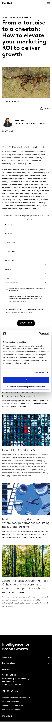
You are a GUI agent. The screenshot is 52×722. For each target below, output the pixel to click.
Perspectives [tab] (8, 663)
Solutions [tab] (7, 658)
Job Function (9, 260)
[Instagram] (8, 692)
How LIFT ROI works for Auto (20, 450)
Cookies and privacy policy (12, 705)
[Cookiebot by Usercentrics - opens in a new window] (38, 333)
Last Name (8, 233)
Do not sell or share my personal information (26, 387)
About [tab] (5, 669)
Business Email (10, 242)
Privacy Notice (19, 301)
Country (7, 278)
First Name (8, 224)
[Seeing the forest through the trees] (26, 561)
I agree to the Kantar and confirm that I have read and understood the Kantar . (26, 299)
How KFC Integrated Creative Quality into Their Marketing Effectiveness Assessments (21, 392)
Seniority (8, 269)
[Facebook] (12, 692)
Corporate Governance (11, 709)
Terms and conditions (10, 702)
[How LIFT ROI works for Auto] (26, 430)
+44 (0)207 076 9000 (13, 685)
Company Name (10, 251)
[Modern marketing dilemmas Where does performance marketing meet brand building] (26, 499)
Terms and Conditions (32, 296)
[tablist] (26, 678)
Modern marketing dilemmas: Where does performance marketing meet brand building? (26, 523)
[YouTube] (3, 692)
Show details (38, 372)
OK (26, 380)
